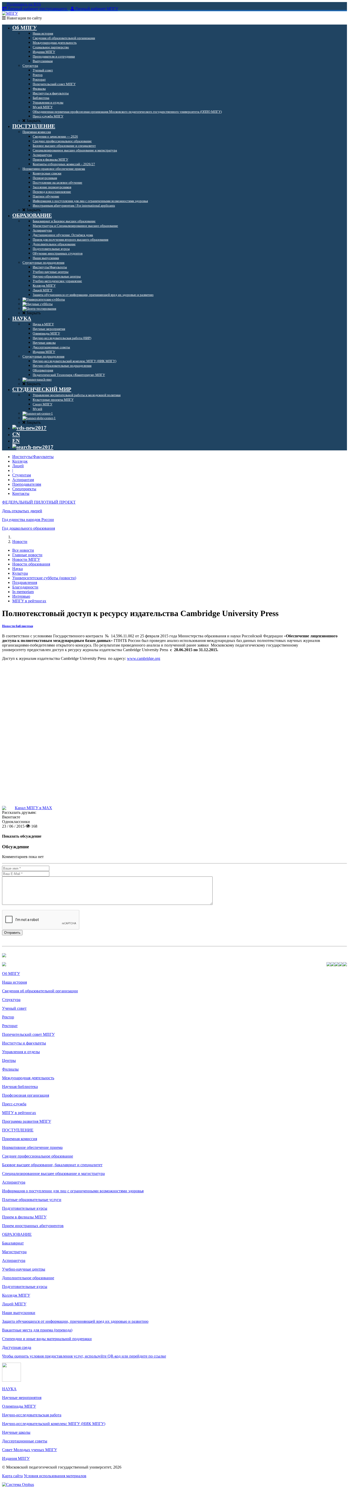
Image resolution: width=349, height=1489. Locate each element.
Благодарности (25, 587)
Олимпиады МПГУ (19, 1406)
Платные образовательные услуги (31, 1199)
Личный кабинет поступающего (37, 9)
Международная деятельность (28, 1078)
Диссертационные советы (24, 1441)
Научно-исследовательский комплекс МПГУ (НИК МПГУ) (53, 1423)
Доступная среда (16, 1347)
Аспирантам (23, 479)
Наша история (14, 982)
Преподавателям (26, 484)
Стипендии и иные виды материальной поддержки (47, 1339)
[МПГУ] (10, 13)
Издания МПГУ (16, 1458)
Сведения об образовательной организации (40, 991)
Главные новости (27, 555)
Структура (11, 999)
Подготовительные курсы (24, 1208)
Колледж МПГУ (16, 1295)
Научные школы (16, 1432)
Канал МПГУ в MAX (33, 808)
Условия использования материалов (55, 1476)
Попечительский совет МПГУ (28, 1034)
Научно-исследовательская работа (31, 1415)
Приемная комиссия (19, 1139)
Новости (19, 541)
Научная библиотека (20, 1086)
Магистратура (14, 1252)
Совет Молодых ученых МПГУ (29, 1450)
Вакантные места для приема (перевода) (37, 1330)
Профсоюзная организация (25, 1095)
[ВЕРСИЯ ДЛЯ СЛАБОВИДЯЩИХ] (29, 428)
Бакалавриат (13, 1243)
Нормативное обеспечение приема (32, 1147)
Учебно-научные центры (23, 1269)
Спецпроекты (24, 489)
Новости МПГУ (26, 559)
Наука (17, 568)
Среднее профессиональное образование (37, 1156)
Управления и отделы (21, 1052)
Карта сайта (12, 1476)
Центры (9, 1060)
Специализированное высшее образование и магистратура (53, 1173)
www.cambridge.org (143, 658)
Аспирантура (13, 1182)
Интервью (21, 596)
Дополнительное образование (28, 1278)
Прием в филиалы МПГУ (24, 1217)
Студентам (21, 475)
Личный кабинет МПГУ (96, 9)
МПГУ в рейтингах (29, 601)
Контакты (20, 493)
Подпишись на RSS (23, 4)
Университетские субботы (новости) (44, 578)
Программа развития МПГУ (26, 1121)
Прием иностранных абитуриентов (33, 1226)
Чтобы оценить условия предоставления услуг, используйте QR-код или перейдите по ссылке (84, 1356)
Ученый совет (14, 1008)
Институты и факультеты (24, 1043)
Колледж (20, 461)
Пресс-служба (14, 1104)
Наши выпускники (18, 1312)
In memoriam (23, 592)
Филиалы (10, 1069)
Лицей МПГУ (14, 1304)
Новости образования (31, 564)
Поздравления (24, 582)
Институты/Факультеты (33, 456)
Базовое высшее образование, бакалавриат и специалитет (52, 1165)
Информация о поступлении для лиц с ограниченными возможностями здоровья (73, 1191)
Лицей (18, 466)
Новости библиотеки (17, 626)
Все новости (23, 550)
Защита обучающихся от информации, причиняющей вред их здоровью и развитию (75, 1321)
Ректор (8, 1017)
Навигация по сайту (24, 18)
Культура (20, 573)
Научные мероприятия (21, 1397)
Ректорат (10, 1026)
